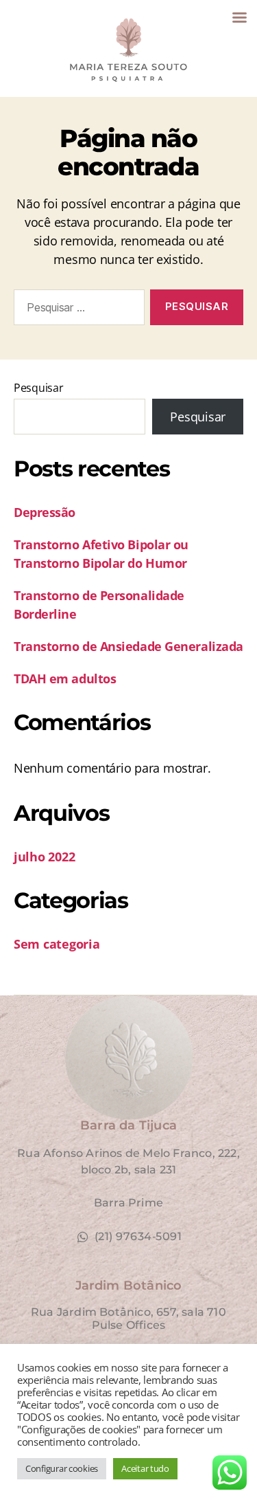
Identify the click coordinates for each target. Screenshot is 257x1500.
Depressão (44, 512)
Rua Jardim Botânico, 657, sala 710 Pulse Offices (128, 1318)
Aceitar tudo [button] (145, 1468)
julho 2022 (44, 856)
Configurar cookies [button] (61, 1468)
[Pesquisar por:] (76, 310)
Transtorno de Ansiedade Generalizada (128, 646)
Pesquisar (39, 387)
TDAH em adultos (65, 678)
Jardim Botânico (128, 1285)
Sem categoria (57, 944)
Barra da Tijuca (128, 1125)
